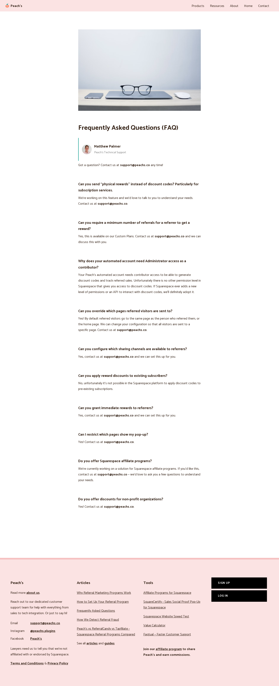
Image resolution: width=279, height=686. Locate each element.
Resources (217, 6)
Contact (263, 6)
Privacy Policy (58, 663)
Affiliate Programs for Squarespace (167, 593)
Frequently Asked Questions (96, 611)
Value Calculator (154, 625)
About (234, 6)
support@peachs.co (45, 623)
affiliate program (169, 649)
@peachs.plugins (42, 631)
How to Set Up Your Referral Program (103, 602)
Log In (223, 596)
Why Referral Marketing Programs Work (104, 593)
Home (248, 6)
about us (33, 593)
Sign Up (224, 583)
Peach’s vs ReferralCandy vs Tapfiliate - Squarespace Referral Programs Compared (106, 631)
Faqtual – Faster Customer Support (167, 634)
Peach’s (36, 639)
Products (198, 6)
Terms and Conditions (27, 663)
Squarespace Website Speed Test (166, 616)
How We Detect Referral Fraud (98, 620)
